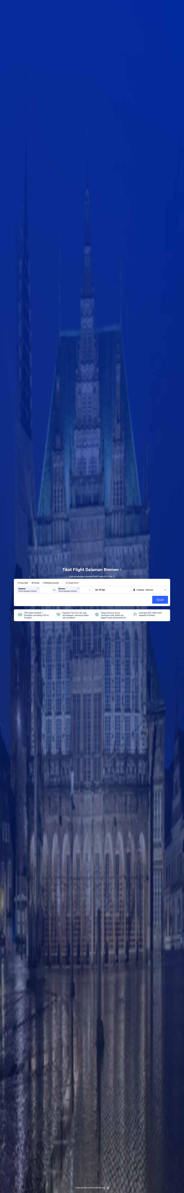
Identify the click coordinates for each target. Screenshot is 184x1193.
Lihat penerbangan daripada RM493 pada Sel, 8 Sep (90, 576)
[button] (161, 4)
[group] (35, 590)
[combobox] (41, 590)
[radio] (22, 583)
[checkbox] (72, 583)
